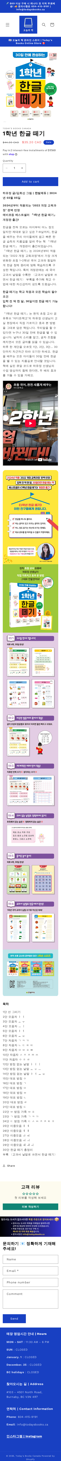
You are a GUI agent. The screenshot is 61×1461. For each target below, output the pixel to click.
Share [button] (11, 1165)
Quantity (8, 160)
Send (14, 1318)
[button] (7, 25)
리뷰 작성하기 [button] (30, 1206)
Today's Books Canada (28, 1456)
